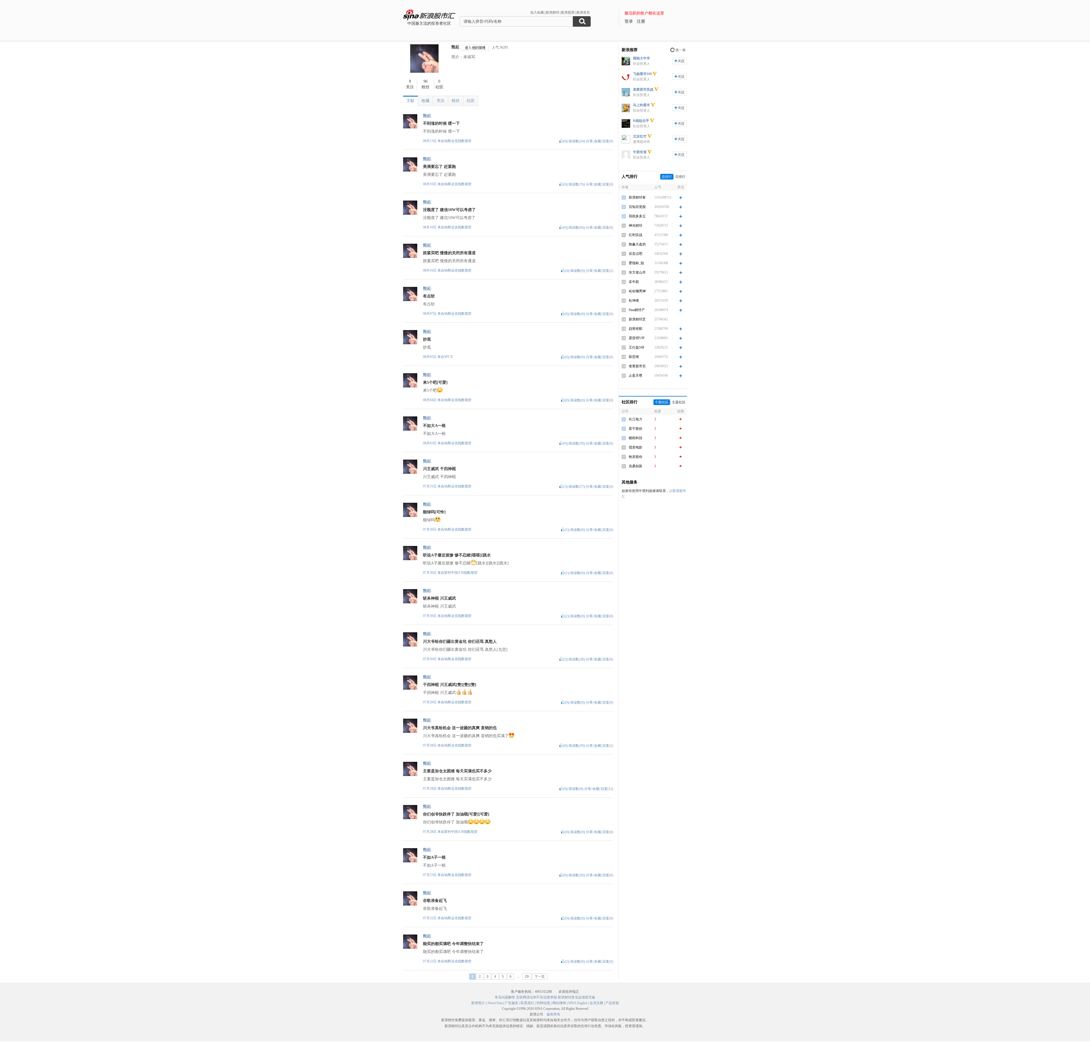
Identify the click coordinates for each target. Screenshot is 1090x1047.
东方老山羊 (637, 272)
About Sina (494, 1003)
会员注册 (596, 1003)
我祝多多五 (637, 216)
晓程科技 (635, 438)
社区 (471, 101)
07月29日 (430, 702)
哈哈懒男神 (637, 291)
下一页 (539, 977)
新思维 (634, 357)
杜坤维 (634, 301)
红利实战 (635, 235)
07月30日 (430, 529)
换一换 (681, 50)
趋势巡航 (635, 329)
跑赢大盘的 (637, 244)
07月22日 (430, 918)
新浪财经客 (637, 197)
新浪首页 (583, 12)
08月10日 (430, 184)
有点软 (429, 296)
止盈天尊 (635, 375)
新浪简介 (478, 1003)
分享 (589, 141)
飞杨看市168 (642, 74)
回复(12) (607, 789)
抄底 (427, 339)
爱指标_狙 (636, 263)
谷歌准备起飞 (435, 900)
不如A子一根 (434, 857)
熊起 (455, 47)
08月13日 (430, 141)
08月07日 (430, 314)
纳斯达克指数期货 (457, 141)
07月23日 (430, 875)
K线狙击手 (641, 121)
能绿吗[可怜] (434, 512)
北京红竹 (640, 136)
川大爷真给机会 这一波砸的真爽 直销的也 (460, 728)
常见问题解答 (505, 997)
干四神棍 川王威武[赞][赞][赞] (449, 685)
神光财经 (635, 226)
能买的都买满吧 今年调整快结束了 (453, 944)
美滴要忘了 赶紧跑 (439, 166)
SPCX (448, 357)
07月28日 (430, 745)
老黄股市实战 (643, 89)
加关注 (679, 61)
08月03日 (430, 443)
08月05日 (430, 357)
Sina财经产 (637, 310)
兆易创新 (635, 466)
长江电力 (635, 419)
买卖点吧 (635, 254)
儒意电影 (635, 447)
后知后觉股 (637, 207)
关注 (441, 101)
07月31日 (430, 486)
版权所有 (553, 1014)
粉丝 (456, 101)
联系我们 (527, 1003)
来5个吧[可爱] (435, 382)
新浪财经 (552, 12)
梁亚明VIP (637, 338)
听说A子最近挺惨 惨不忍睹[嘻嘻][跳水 (457, 555)
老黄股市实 (637, 366)
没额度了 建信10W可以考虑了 (449, 210)
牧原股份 (635, 457)
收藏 (425, 101)
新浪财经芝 (637, 319)
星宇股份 (635, 429)
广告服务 (511, 1003)
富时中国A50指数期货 (460, 573)
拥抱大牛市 (641, 58)
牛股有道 (640, 152)
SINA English (577, 1003)
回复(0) (607, 141)
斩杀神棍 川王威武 (439, 598)
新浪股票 (568, 12)
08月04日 (430, 400)
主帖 (410, 101)
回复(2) (607, 271)
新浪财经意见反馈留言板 (576, 997)
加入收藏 (537, 12)
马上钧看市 (641, 105)
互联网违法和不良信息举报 (536, 997)
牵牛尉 (634, 282)
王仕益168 (636, 347)
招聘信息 (543, 1003)
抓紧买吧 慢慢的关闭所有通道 (449, 253)
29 (527, 977)
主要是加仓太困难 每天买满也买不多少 (457, 771)
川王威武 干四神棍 (439, 469)
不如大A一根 (434, 426)
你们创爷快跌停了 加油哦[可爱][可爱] (456, 814)
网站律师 (559, 1003)
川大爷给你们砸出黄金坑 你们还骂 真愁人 (460, 641)
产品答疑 (612, 1003)
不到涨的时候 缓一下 (441, 123)
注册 (641, 21)
